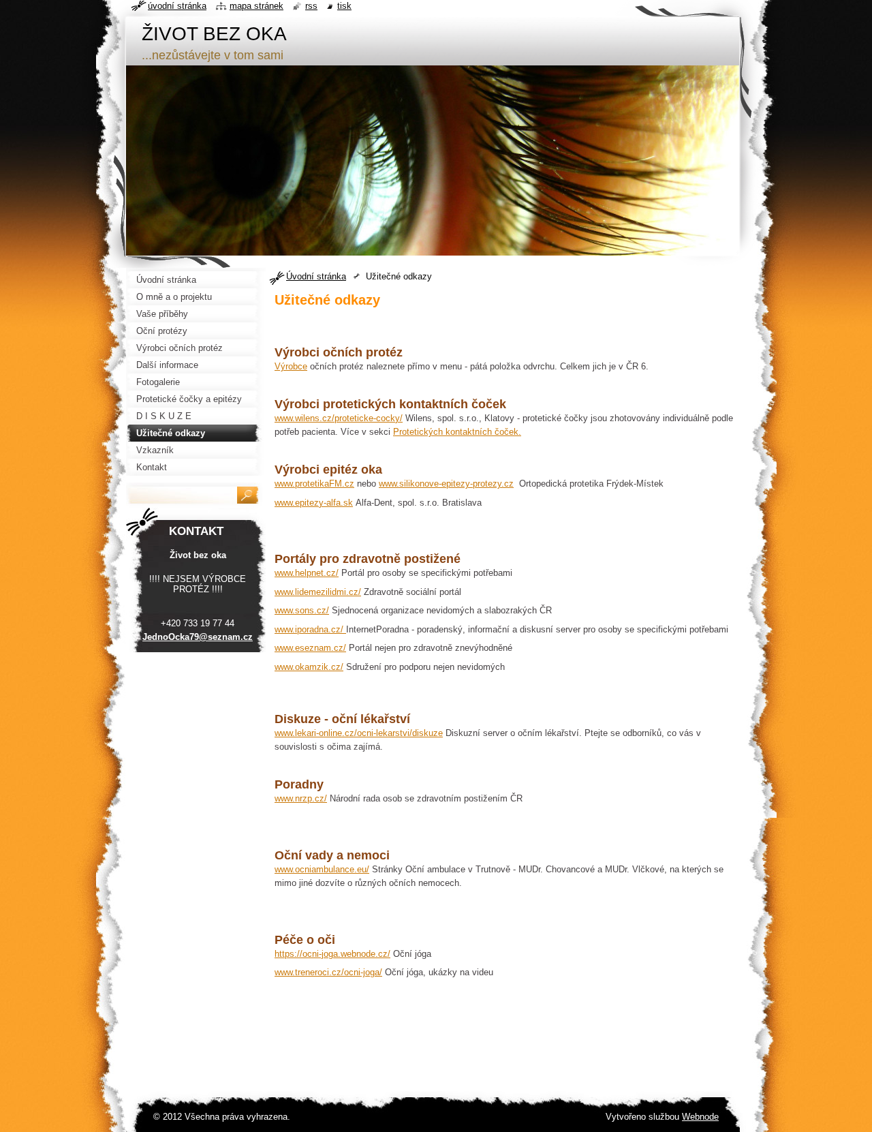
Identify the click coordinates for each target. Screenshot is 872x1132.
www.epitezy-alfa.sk (314, 503)
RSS (311, 6)
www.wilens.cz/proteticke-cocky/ (339, 418)
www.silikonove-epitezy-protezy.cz (446, 483)
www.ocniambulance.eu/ (322, 869)
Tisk (344, 6)
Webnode (700, 1117)
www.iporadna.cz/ (310, 629)
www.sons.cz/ (302, 610)
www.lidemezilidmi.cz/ (318, 592)
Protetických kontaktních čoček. (457, 432)
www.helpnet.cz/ (307, 573)
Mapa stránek (256, 6)
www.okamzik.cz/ (309, 667)
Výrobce (291, 366)
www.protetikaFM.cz (314, 483)
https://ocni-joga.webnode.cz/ (332, 954)
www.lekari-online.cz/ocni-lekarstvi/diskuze (359, 733)
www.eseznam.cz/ (310, 648)
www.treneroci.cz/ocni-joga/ (328, 972)
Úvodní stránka (316, 276)
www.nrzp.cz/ (301, 798)
